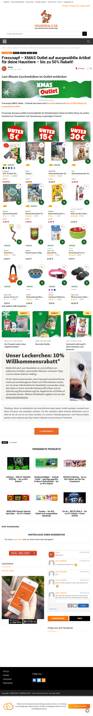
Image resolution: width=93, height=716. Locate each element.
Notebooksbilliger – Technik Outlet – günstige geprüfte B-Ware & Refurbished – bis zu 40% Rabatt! (46, 480)
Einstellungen (53, 609)
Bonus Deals (30, 2)
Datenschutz (8, 683)
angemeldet (17, 539)
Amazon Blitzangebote (17, 2)
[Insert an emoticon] (70, 605)
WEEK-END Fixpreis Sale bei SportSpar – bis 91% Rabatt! (18, 512)
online (8, 571)
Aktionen (16, 48)
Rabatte (23, 53)
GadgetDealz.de (68, 2)
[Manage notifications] (87, 711)
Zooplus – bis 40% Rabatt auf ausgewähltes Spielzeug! (46, 513)
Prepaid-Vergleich (40, 2)
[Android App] (30, 620)
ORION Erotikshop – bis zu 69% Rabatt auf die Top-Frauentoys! (74, 479)
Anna (10, 67)
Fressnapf (13, 442)
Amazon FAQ (52, 2)
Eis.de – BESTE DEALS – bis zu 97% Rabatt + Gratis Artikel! (74, 513)
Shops (9, 48)
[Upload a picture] (75, 605)
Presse (60, 2)
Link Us (6, 671)
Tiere (34, 53)
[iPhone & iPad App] (16, 620)
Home (4, 48)
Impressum (7, 679)
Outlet (53, 103)
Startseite (6, 2)
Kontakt (6, 675)
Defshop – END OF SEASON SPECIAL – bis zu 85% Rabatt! (18, 479)
